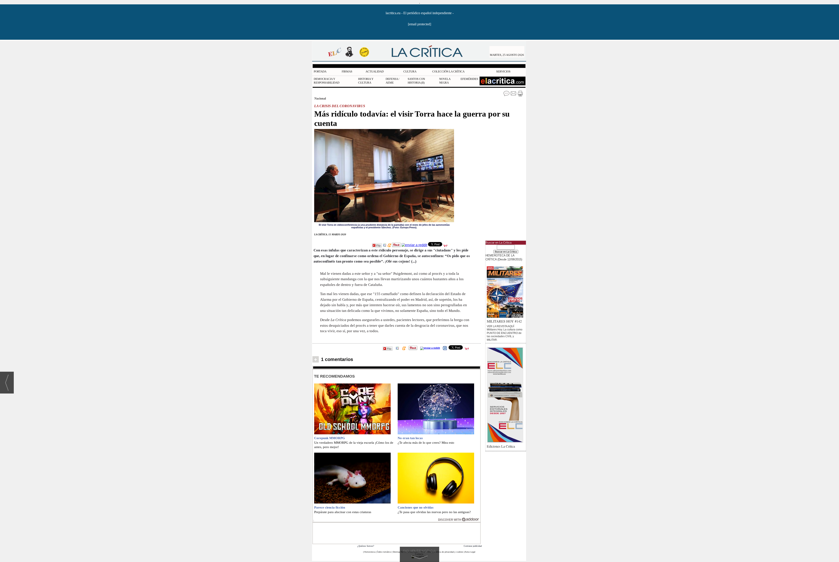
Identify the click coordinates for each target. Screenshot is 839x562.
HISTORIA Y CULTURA (365, 80)
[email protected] (419, 24)
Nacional (320, 98)
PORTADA (320, 71)
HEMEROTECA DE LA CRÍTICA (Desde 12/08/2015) (503, 257)
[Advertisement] (396, 533)
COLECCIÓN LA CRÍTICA (448, 71)
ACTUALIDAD (375, 71)
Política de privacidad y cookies (448, 552)
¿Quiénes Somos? (365, 546)
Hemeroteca (369, 552)
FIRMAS (347, 71)
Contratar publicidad (473, 546)
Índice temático (384, 552)
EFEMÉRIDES (469, 79)
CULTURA (409, 71)
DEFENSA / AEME (392, 80)
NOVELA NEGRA (444, 80)
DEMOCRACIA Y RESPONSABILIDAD (326, 80)
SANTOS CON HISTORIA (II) (416, 80)
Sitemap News (399, 552)
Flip (378, 245)
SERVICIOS (503, 71)
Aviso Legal (470, 552)
